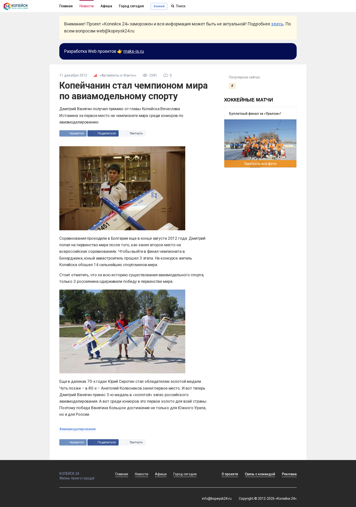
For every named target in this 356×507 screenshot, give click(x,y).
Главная (66, 6)
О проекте (230, 474)
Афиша (106, 6)
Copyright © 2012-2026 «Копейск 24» (268, 498)
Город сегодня (131, 6)
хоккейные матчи (248, 99)
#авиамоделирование (77, 429)
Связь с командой (260, 474)
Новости (86, 6)
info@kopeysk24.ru (217, 498)
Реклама (289, 474)
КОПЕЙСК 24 (69, 474)
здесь (277, 23)
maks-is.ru (134, 51)
